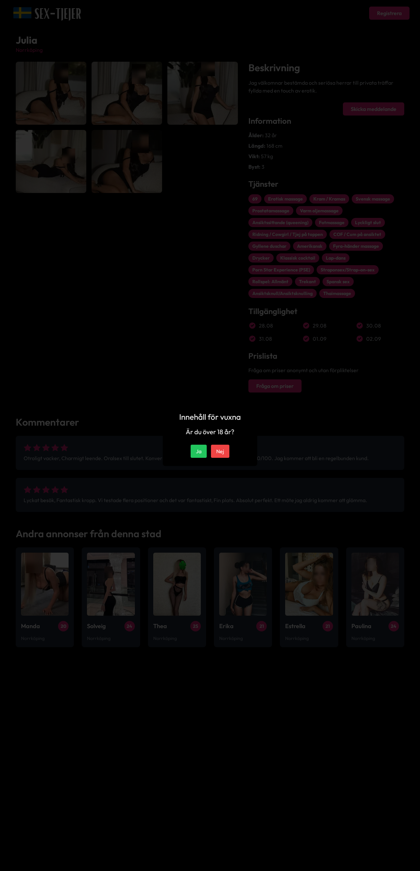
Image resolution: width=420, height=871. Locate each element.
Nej (220, 451)
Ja (198, 451)
